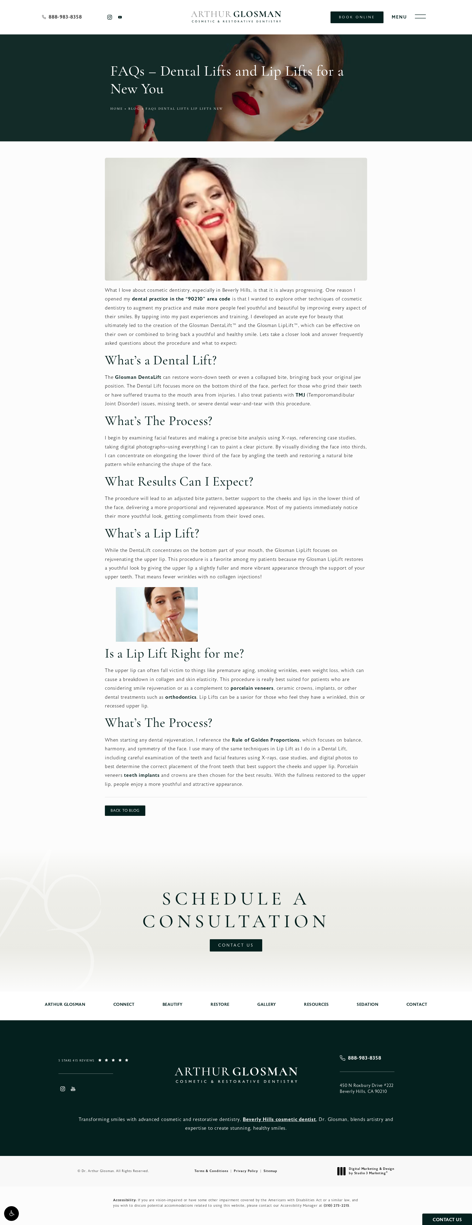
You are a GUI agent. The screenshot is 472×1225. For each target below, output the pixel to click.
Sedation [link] (367, 1005)
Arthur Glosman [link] (65, 1005)
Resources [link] (316, 1005)
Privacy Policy (246, 1171)
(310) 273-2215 (336, 1205)
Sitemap (270, 1171)
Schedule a (236, 911)
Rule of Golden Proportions (266, 740)
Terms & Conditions (211, 1171)
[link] (62, 17)
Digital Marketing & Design (371, 1171)
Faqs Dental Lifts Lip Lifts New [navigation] (184, 109)
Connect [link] (124, 1005)
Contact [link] (416, 1005)
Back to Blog (125, 810)
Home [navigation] (116, 109)
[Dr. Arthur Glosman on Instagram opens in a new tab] (109, 17)
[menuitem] (109, 17)
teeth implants (142, 775)
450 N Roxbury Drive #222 (367, 1088)
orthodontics (181, 697)
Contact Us (236, 945)
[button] (11, 1213)
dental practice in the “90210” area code (181, 299)
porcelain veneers (252, 688)
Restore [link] (220, 1005)
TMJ (300, 395)
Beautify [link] (173, 1005)
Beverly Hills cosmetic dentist (279, 1119)
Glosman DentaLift (138, 377)
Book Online (357, 17)
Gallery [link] (266, 1005)
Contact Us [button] (447, 1219)
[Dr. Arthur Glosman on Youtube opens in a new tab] (120, 17)
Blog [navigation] (134, 109)
